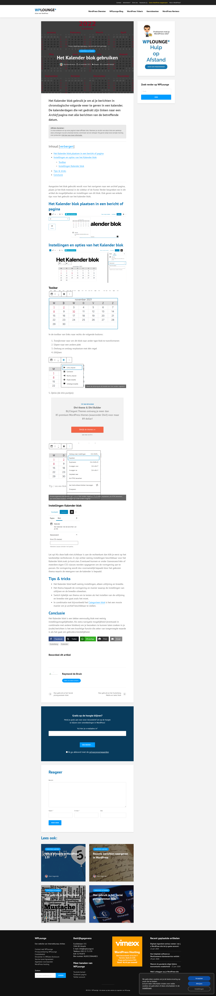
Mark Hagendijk (53, 876)
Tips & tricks (60, 171)
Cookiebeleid (40, 954)
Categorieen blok (97, 602)
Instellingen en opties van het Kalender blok (75, 157)
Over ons (135, 3)
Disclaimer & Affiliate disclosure (47, 957)
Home (70, 46)
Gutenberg (54, 644)
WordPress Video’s (135, 11)
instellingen (147, 988)
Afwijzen (199, 983)
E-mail (77, 810)
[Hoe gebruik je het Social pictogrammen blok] (111, 903)
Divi (104, 414)
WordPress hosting (42, 964)
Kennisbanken (153, 11)
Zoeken (37, 970)
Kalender (64, 644)
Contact (118, 3)
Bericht (51, 780)
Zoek (156, 97)
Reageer (96, 64)
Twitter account (79, 977)
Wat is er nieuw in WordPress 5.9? (62, 855)
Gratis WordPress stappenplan (158, 3)
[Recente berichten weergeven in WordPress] (111, 862)
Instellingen (199, 989)
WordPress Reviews (170, 11)
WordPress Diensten (97, 11)
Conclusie (58, 174)
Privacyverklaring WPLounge (46, 952)
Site (101, 810)
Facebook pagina (79, 974)
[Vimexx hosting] (127, 951)
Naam (51, 810)
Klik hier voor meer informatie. (72, 135)
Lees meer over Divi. (87, 435)
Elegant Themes (77, 411)
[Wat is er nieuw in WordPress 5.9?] (63, 862)
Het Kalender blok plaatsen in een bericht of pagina (79, 153)
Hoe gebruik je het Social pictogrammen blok (108, 896)
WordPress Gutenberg (80, 46)
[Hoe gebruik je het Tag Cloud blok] (63, 903)
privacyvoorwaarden (99, 752)
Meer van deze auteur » (71, 680)
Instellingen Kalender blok (71, 166)
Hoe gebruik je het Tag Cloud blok (62, 896)
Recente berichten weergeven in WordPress (110, 855)
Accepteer (199, 978)
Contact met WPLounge (44, 949)
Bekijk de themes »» (87, 429)
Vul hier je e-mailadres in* (87, 728)
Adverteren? (126, 3)
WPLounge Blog (116, 11)
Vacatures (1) (143, 3)
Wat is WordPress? (175, 3)
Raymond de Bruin (69, 64)
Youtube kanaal (79, 972)
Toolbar (62, 162)
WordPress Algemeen (52, 849)
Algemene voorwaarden (44, 962)
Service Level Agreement (44, 959)
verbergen (67, 146)
